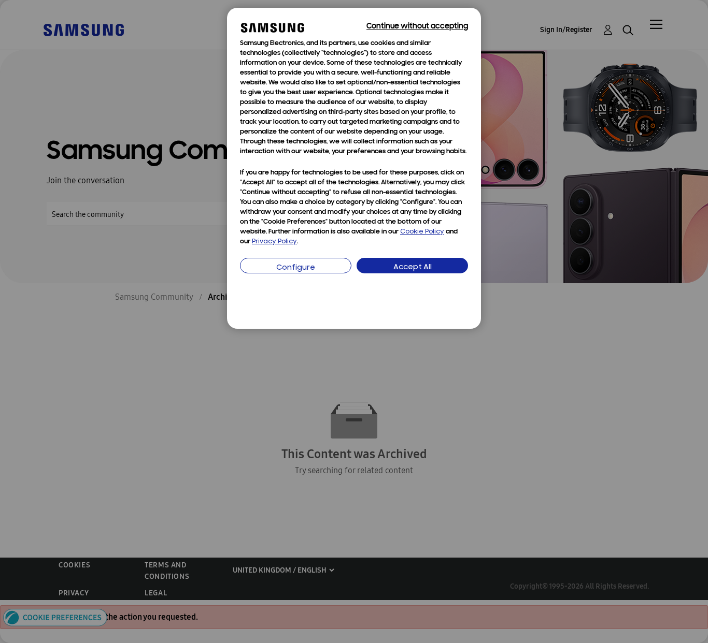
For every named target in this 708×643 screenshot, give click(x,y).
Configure (295, 268)
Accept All (412, 267)
